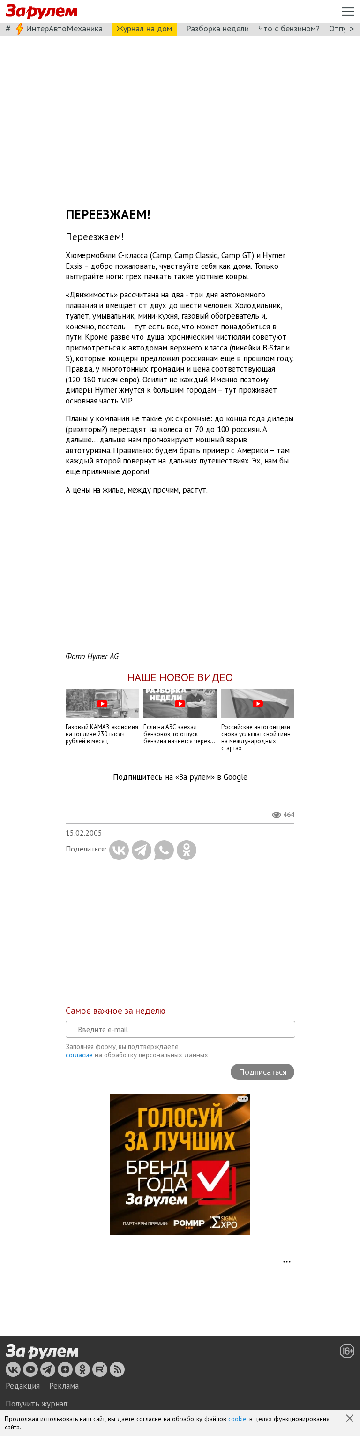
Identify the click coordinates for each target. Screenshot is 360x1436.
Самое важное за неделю (115, 1010)
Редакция (23, 1386)
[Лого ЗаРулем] (41, 11)
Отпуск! (343, 28)
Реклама (64, 1386)
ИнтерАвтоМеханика (64, 28)
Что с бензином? (289, 28)
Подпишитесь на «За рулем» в (180, 777)
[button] (350, 1419)
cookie (237, 1418)
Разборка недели (217, 28)
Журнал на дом (144, 28)
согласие (79, 1054)
